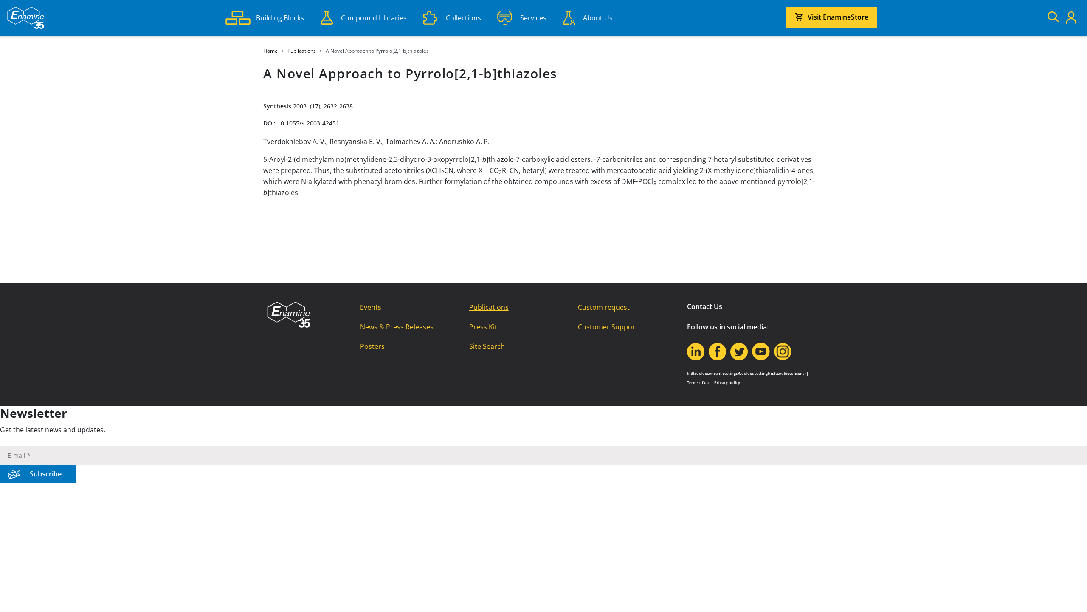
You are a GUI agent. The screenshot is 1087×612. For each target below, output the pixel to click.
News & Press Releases (397, 327)
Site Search (487, 346)
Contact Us (704, 306)
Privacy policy (727, 382)
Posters (372, 346)
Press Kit (483, 327)
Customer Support (608, 327)
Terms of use (698, 382)
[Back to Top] (1070, 595)
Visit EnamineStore (838, 17)
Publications (489, 307)
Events (370, 307)
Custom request (604, 307)
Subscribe (46, 474)
